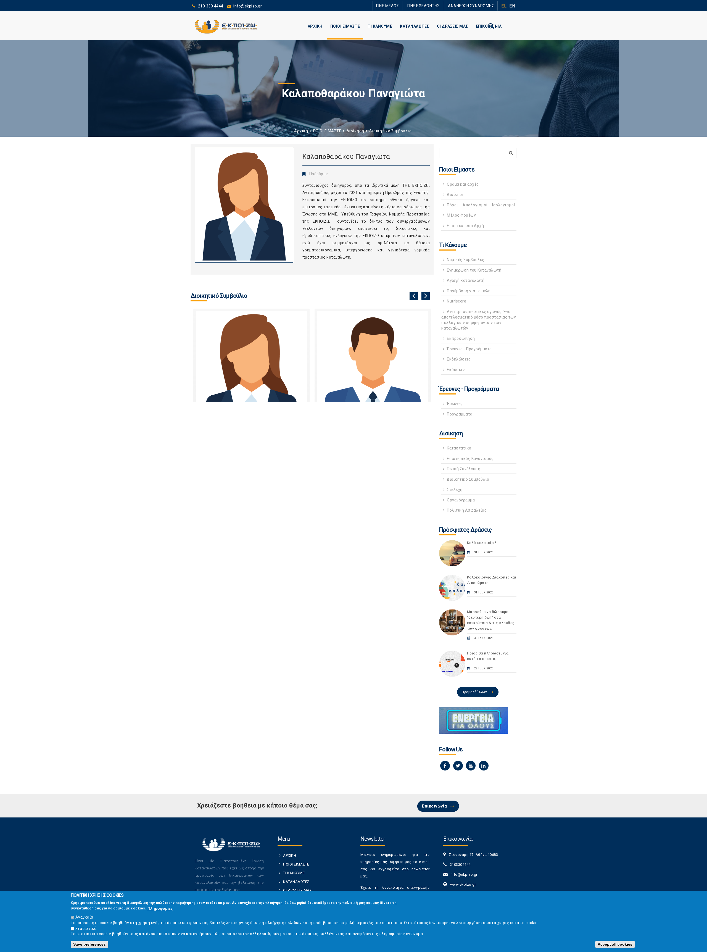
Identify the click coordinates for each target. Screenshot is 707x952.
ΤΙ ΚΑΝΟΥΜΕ (380, 26)
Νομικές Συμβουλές (465, 259)
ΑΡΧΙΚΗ (315, 26)
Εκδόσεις (456, 369)
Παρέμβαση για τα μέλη (469, 291)
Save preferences (89, 944)
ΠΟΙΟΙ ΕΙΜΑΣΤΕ (345, 26)
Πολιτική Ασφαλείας (467, 510)
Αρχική (301, 131)
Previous (413, 295)
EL (503, 6)
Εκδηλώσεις (459, 359)
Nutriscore (456, 301)
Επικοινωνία (434, 806)
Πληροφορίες (160, 908)
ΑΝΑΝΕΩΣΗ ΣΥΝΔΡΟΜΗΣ (474, 6)
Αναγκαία (84, 917)
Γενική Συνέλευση (463, 469)
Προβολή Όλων (474, 692)
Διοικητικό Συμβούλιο (390, 131)
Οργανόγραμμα (461, 500)
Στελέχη (455, 489)
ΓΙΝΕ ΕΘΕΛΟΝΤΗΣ (433, 6)
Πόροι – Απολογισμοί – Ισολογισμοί (481, 205)
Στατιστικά (86, 928)
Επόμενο (425, 295)
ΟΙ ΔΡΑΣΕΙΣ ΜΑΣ (452, 26)
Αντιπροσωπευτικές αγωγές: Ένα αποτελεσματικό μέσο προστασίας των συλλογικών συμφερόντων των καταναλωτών (478, 319)
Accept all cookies (615, 944)
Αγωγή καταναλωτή (465, 280)
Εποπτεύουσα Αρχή (465, 225)
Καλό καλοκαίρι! (481, 543)
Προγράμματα (460, 414)
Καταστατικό (459, 448)
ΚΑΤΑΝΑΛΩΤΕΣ (414, 26)
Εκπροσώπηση (461, 338)
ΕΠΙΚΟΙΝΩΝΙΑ (489, 26)
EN (512, 6)
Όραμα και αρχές (463, 184)
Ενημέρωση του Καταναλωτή (474, 270)
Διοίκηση (355, 131)
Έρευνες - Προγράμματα (469, 349)
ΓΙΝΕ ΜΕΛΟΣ (403, 6)
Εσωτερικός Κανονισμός (470, 458)
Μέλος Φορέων (461, 215)
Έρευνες (455, 403)
